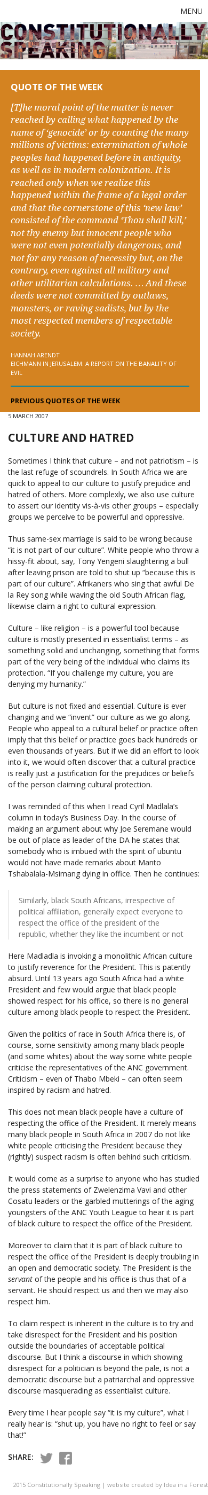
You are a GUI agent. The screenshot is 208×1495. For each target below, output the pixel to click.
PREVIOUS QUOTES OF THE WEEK (65, 400)
